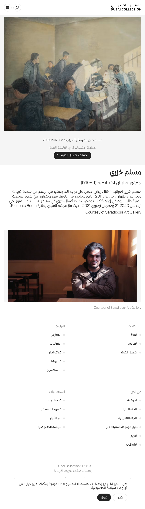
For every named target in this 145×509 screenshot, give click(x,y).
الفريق (135, 436)
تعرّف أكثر (57, 352)
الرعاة (136, 335)
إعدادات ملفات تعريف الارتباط (73, 471)
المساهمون (56, 370)
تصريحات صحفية (52, 409)
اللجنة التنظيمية (129, 418)
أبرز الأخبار (57, 418)
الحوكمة (134, 400)
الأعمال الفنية (131, 352)
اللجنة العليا (132, 409)
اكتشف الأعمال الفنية (74, 155)
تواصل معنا (56, 400)
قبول (104, 497)
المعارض (58, 335)
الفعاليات (57, 344)
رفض (120, 497)
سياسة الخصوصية (51, 427)
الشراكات (133, 445)
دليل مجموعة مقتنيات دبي (123, 427)
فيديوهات (57, 361)
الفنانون (134, 344)
